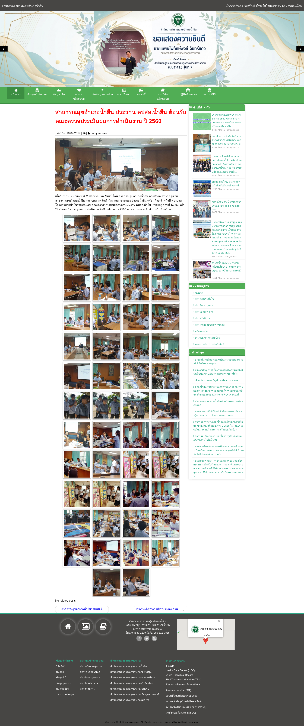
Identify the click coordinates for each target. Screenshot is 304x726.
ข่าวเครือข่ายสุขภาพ (91, 666)
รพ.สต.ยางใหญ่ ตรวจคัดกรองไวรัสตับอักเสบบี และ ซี (226, 185)
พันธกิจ (60, 671)
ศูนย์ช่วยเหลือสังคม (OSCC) (181, 712)
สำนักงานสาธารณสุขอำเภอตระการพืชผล (133, 677)
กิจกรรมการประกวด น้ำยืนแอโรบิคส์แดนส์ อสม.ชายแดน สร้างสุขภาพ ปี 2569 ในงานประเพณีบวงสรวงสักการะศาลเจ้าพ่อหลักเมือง (218, 425)
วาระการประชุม (65, 694)
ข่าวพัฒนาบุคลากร (205, 305)
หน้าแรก (16, 94)
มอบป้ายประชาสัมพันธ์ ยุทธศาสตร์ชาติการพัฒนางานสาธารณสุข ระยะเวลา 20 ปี (227, 142)
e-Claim (170, 665)
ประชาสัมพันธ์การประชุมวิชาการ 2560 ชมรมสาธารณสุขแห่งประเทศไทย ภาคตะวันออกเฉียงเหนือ (226, 122)
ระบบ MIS (209, 94)
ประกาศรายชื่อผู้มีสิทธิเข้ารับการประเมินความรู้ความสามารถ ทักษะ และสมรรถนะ (218, 413)
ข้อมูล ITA (59, 94)
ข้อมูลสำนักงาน (37, 94)
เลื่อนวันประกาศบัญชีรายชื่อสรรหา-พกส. (216, 380)
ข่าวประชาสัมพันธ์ (90, 671)
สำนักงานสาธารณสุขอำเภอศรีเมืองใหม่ (131, 683)
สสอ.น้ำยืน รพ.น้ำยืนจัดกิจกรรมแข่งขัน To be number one (226, 206)
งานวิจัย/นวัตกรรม (163, 96)
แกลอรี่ (141, 94)
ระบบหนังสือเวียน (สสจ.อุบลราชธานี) (186, 707)
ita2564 (198, 292)
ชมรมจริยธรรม (79, 96)
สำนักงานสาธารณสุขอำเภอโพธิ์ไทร (129, 700)
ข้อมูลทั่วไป (62, 677)
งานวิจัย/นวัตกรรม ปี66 (207, 337)
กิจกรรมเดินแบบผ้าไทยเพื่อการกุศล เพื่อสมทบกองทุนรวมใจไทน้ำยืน (218, 438)
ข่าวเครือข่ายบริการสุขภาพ (209, 324)
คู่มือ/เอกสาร (201, 331)
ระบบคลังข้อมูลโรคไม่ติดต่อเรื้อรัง (184, 701)
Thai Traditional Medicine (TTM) (183, 679)
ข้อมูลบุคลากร (63, 683)
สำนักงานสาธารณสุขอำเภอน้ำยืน (128, 666)
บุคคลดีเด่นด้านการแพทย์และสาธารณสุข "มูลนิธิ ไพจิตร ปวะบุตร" (218, 361)
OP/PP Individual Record (179, 674)
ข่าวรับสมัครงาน (203, 311)
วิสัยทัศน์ (60, 666)
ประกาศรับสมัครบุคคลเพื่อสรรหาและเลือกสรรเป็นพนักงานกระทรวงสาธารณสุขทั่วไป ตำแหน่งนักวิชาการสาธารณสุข (218, 450)
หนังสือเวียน (62, 688)
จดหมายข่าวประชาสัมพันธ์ (209, 344)
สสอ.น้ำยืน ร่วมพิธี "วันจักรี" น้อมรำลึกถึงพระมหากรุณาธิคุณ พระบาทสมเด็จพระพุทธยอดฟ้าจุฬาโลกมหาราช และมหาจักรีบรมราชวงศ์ (218, 390)
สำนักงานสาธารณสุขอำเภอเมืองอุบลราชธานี (135, 694)
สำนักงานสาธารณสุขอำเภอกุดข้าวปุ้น (130, 671)
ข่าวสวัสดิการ (202, 318)
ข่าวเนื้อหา (124, 94)
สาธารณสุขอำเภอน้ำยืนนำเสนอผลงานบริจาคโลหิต (218, 403)
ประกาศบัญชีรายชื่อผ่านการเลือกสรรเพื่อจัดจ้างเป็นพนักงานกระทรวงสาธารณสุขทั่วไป (218, 372)
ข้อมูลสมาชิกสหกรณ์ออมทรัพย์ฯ (183, 684)
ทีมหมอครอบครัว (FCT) (178, 690)
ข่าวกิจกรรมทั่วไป (204, 298)
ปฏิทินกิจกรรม (188, 94)
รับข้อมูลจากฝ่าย (102, 94)
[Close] (219, 621)
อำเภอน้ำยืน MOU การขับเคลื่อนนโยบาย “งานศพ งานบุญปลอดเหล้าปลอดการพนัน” (226, 270)
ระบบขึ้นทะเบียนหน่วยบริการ (181, 695)
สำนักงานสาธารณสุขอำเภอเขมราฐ (129, 688)
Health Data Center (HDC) (180, 670)
